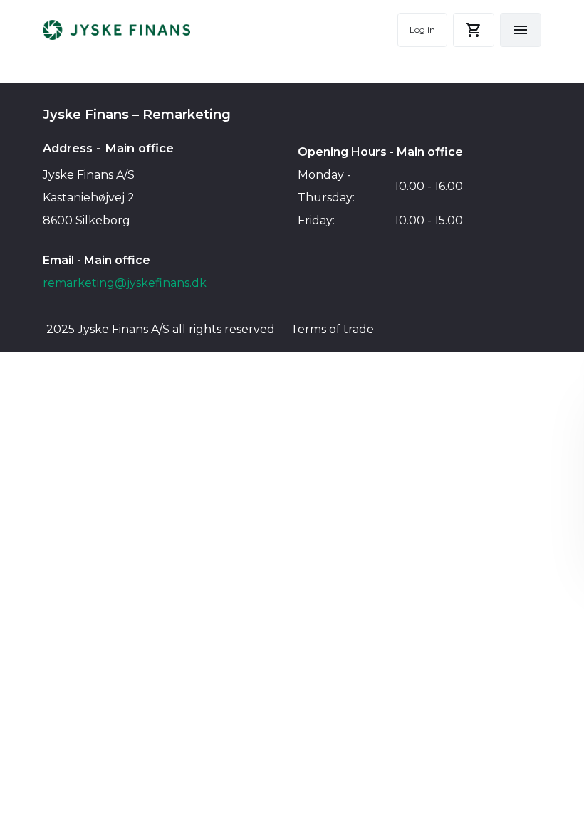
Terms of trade (332, 329)
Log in (422, 29)
